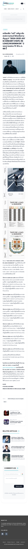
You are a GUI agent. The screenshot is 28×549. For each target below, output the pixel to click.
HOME (5, 8)
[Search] (23, 8)
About (4, 542)
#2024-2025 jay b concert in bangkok (15, 398)
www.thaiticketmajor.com (9, 367)
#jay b (5, 401)
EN (24, 3)
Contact (23, 542)
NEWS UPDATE (11, 8)
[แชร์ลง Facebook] (8, 56)
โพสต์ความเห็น (19, 486)
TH (22, 3)
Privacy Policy (11, 542)
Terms (17, 542)
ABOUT (17, 8)
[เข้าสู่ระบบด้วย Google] (22, 474)
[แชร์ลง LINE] (12, 56)
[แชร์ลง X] (10, 56)
